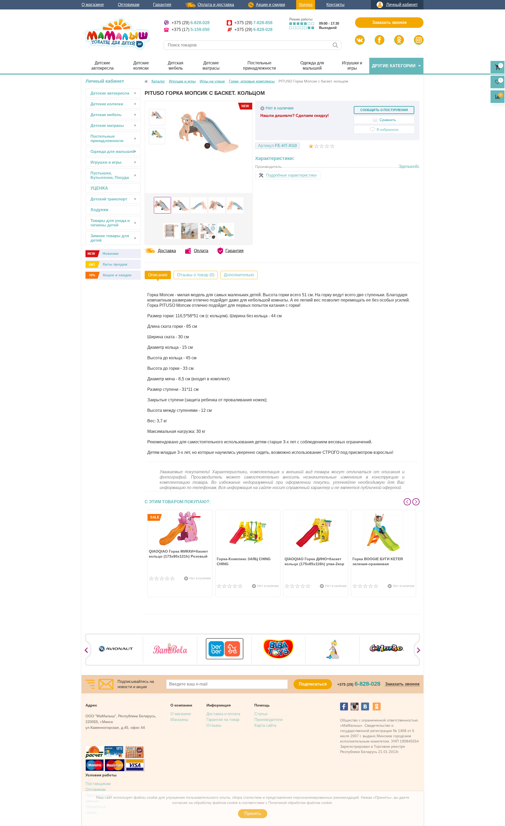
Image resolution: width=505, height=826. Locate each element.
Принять (252, 813)
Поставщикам (97, 783)
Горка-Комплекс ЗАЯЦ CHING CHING (244, 561)
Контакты (335, 4)
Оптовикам (128, 4)
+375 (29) (190, 22)
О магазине (93, 4)
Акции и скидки (270, 4)
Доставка (167, 250)
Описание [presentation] (158, 275)
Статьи (260, 713)
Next (416, 501)
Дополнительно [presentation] (239, 275)
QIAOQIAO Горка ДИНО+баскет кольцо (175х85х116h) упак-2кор (314, 561)
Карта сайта (265, 725)
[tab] (158, 275)
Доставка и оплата (223, 713)
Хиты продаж (115, 264)
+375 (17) (190, 29)
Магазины (179, 719)
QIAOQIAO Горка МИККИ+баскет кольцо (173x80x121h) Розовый (178, 553)
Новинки (111, 253)
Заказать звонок (389, 22)
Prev (407, 501)
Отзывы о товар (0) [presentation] (195, 275)
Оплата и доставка (216, 4)
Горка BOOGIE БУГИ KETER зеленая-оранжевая (377, 561)
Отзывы (213, 725)
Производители (268, 719)
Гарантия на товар (222, 719)
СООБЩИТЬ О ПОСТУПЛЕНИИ (384, 110)
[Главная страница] (146, 81)
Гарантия (162, 4)
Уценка (305, 4)
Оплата (201, 250)
